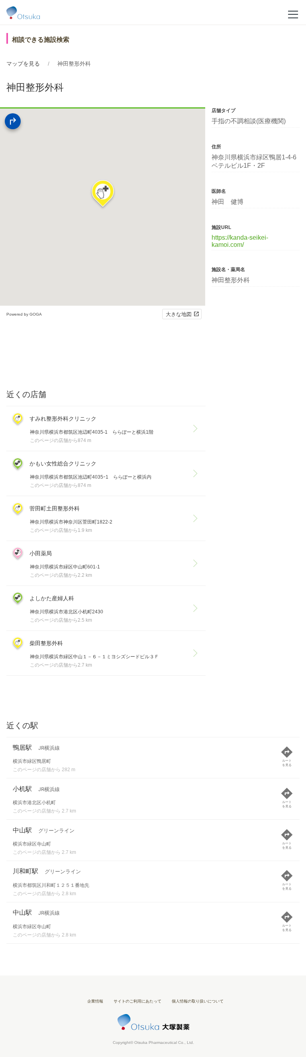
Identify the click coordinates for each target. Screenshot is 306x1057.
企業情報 (95, 1001)
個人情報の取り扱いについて (198, 1001)
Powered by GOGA (24, 314)
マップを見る (23, 63)
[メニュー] (293, 14)
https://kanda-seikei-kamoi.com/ (240, 241)
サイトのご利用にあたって (137, 1001)
